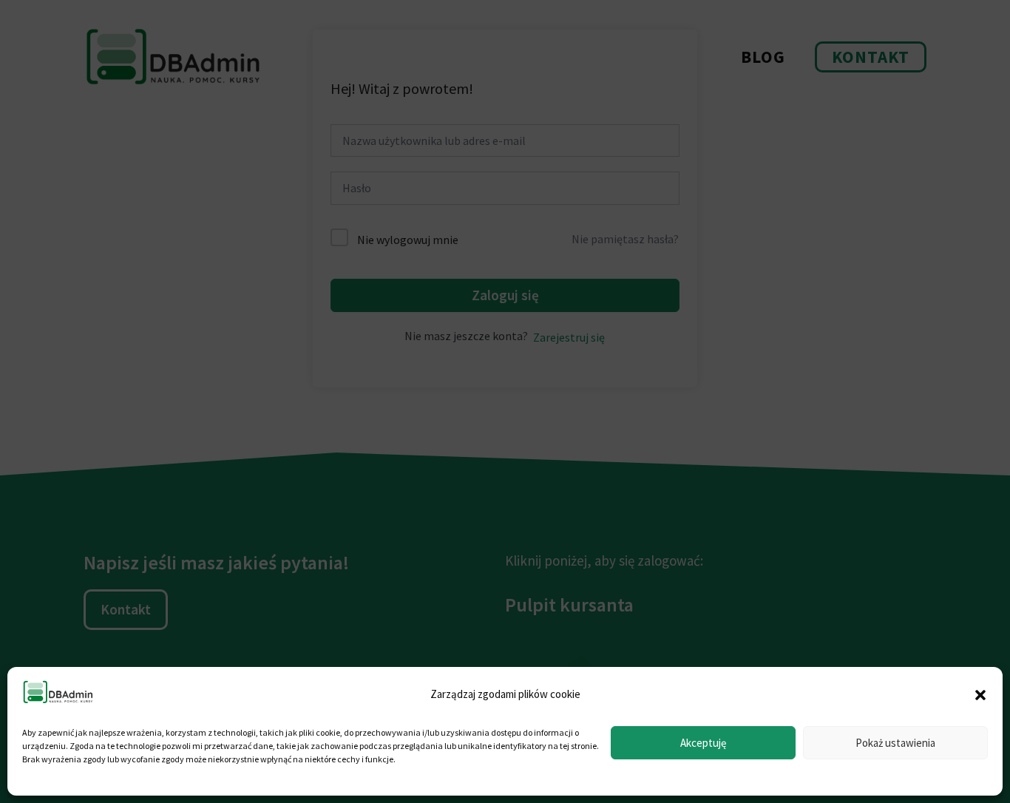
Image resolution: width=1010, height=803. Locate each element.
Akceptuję (703, 743)
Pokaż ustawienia (895, 743)
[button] (980, 695)
